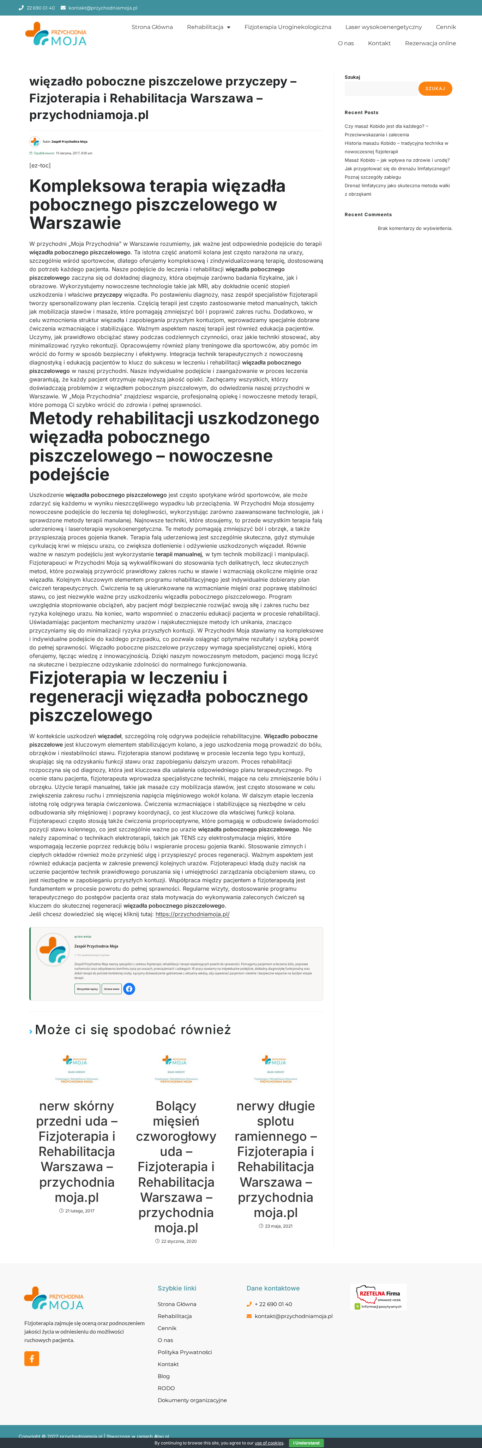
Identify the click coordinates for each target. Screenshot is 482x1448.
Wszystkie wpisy (87, 989)
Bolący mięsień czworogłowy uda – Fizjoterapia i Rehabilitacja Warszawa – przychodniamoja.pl (176, 1167)
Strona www (111, 989)
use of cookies (269, 1443)
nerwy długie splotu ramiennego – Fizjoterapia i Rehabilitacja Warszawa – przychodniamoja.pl (276, 1159)
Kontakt (379, 43)
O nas (346, 43)
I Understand (306, 1443)
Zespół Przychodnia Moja (96, 946)
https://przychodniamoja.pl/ (193, 914)
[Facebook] (129, 989)
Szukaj (352, 77)
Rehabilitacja (205, 27)
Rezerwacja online (430, 43)
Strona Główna (152, 27)
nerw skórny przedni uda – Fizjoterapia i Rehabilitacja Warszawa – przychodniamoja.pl (77, 1151)
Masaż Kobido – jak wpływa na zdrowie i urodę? (397, 160)
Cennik (446, 27)
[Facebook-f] (31, 1358)
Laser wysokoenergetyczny (383, 27)
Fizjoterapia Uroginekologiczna (288, 27)
